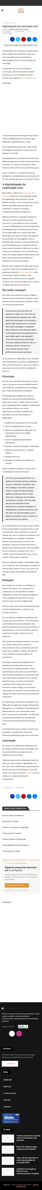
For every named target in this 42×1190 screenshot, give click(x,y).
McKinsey (24, 78)
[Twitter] (19, 3)
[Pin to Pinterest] (23, 39)
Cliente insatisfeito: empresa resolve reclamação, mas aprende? (28, 1138)
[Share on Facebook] (12, 39)
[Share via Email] (34, 39)
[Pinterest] (29, 3)
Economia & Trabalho (10, 821)
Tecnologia (19, 788)
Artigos (7, 1100)
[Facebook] (16, 3)
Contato (7, 1107)
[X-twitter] (12, 1034)
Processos (7, 788)
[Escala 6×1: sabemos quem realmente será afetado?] (8, 1150)
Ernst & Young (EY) (25, 272)
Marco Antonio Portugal (19, 29)
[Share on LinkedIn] (29, 39)
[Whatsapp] (12, 1040)
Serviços (7, 1086)
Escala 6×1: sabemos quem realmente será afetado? (26, 1148)
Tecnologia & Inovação (11, 851)
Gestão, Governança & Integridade (15, 827)
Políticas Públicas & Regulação (14, 839)
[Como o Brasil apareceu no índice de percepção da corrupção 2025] (8, 1161)
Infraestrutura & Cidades (11, 833)
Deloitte (33, 78)
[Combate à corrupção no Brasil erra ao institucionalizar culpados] (8, 1172)
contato (29, 773)
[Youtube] (25, 3)
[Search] (39, 10)
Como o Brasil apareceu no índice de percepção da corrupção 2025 (27, 1160)
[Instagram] (22, 3)
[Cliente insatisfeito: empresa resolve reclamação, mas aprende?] (8, 1139)
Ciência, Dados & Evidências (13, 815)
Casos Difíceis (10, 1093)
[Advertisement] (21, 111)
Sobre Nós (8, 1080)
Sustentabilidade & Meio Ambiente (15, 845)
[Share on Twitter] (18, 39)
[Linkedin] (13, 3)
